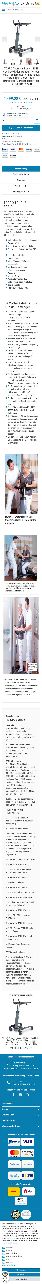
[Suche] (38, 10)
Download (21, 180)
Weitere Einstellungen (9, 1265)
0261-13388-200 (19, 1062)
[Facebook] (13, 1095)
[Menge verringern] (3, 120)
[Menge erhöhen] (10, 120)
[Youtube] (20, 1095)
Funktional (9, 1262)
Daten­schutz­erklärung (9, 1243)
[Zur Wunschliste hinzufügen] (37, 120)
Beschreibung (21, 168)
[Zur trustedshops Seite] (15, 1218)
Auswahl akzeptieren (21, 1279)
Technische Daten (21, 174)
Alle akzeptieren (21, 1270)
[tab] (21, 169)
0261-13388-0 (18, 1081)
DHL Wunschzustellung (14, 1256)
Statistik (9, 1250)
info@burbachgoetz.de (23, 1084)
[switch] (5, 1281)
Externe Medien (11, 1253)
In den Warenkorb (22, 127)
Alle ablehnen (21, 1275)
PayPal (8, 1259)
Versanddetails (21, 186)
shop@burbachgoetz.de (24, 1065)
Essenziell (9, 1247)
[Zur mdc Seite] (26, 1218)
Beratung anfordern (21, 191)
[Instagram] (27, 1095)
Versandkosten (28, 102)
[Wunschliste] (22, 3)
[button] (27, 3)
